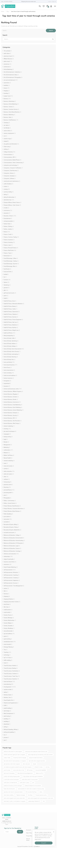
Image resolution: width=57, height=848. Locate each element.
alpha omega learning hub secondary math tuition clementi (40, 754)
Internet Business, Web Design (12, 423)
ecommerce (8, 210)
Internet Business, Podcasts (11, 412)
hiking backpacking (9, 335)
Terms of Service (28, 839)
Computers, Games (9, 173)
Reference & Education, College (12, 535)
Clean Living (7, 146)
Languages (7, 434)
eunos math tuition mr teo (18, 770)
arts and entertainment (11, 80)
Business (7, 98)
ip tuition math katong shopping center (12, 776)
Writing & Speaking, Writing (11, 729)
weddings (7, 721)
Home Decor (8, 367)
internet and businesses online (12, 388)
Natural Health (8, 458)
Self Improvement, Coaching (11, 575)
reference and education (11, 553)
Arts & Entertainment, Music (11, 74)
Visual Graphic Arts (9, 700)
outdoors (7, 479)
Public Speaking (8, 514)
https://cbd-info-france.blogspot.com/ (25, 773)
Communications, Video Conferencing (14, 162)
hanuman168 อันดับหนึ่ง (40, 770)
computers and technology (11, 165)
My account (28, 830)
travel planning (8, 684)
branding (7, 93)
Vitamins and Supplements (11, 703)
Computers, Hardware (10, 176)
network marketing (9, 460)
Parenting (7, 487)
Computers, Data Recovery (11, 170)
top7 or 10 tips (8, 657)
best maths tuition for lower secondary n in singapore (15, 760)
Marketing (7, 447)
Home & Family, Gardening (11, 341)
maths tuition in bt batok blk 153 (10, 782)
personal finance (9, 490)
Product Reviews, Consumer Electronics (14, 508)
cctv (5, 136)
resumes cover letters (10, 561)
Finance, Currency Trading (11, 237)
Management (8, 444)
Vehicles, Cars (8, 697)
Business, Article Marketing (11, 104)
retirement (7, 564)
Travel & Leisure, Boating (11, 668)
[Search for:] (28, 30)
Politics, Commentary (10, 500)
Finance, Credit (8, 234)
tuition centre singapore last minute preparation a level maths (40, 798)
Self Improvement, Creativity (11, 577)
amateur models (7, 757)
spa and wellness (9, 633)
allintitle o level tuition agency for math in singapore (14, 754)
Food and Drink (8, 271)
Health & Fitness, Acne (10, 301)
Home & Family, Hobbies (10, 343)
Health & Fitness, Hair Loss (11, 322)
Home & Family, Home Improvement (14, 349)
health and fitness (9, 333)
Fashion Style (8, 223)
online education (9, 471)
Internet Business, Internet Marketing (13, 410)
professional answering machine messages (13, 785)
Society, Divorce (8, 615)
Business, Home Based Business (12, 112)
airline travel (8, 61)
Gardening (7, 285)
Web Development (9, 713)
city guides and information (11, 144)
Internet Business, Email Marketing (13, 404)
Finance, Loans (8, 245)
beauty (6, 88)
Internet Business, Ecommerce (12, 402)
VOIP (5, 705)
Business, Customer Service (11, 109)
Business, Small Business (11, 120)
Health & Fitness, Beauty (10, 306)
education (7, 213)
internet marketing (9, 426)
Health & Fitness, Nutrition (11, 327)
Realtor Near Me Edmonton (9, 788)
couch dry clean (7, 770)
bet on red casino (26, 764)
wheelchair (7, 724)
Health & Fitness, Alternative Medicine (14, 303)
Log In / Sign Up (52, 1)
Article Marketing (9, 69)
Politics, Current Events (10, 503)
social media (7, 612)
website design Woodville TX (34, 801)
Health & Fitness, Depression (12, 311)
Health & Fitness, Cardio (10, 309)
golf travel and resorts (10, 293)
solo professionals (9, 631)
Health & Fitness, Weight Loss (12, 330)
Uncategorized (10, 687)
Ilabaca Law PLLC (39, 773)
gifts (6, 290)
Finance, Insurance (9, 239)
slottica (41, 792)
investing (7, 428)
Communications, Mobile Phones (12, 160)
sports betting (8, 639)
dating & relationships (10, 197)
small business (8, 609)
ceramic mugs (8, 138)
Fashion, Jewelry (8, 229)
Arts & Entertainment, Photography (13, 77)
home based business (10, 365)
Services (6, 593)
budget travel (8, 96)
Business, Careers (9, 106)
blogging (7, 90)
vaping (6, 692)
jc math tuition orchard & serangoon (11, 779)
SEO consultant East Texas (31, 792)
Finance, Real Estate (10, 250)
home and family (9, 362)
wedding (7, 718)
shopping (7, 596)
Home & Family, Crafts (10, 338)
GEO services (30, 770)
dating (6, 194)
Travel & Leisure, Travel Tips (12, 676)
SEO (5, 591)
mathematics (8, 450)
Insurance (7, 386)
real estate (8, 519)
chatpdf (6, 141)
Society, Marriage (9, 617)
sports (6, 636)
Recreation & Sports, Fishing (11, 527)
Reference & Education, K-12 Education (14, 543)
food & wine (7, 269)
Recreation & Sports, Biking (11, 524)
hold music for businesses (9, 773)
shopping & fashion (9, 599)
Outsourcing (7, 482)
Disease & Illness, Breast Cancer (12, 202)
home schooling (9, 372)
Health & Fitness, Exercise (11, 317)
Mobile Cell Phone (9, 455)
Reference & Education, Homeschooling (14, 540)
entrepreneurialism (9, 221)
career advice (8, 130)
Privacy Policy (29, 835)
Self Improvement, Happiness (12, 580)
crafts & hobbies (8, 183)
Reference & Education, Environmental (14, 538)
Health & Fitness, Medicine (11, 325)
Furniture (7, 279)
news (6, 463)
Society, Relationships (10, 620)
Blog (8, 11)
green (6, 295)
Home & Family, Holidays (10, 346)
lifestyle (6, 442)
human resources (9, 378)
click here (48, 767)
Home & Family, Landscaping (11, 354)
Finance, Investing (9, 242)
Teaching (7, 652)
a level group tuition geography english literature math (36, 751)
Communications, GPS (10, 157)
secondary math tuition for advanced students (13, 792)
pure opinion (7, 516)
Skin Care (7, 607)
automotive (7, 82)
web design (7, 711)
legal (6, 439)
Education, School (10, 215)
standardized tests (10, 641)
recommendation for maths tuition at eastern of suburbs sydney (31, 788)
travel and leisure (9, 681)
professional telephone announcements (33, 785)
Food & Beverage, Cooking (11, 261)
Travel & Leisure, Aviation (11, 665)
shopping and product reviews (12, 601)
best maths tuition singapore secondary (37, 760)
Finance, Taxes (8, 253)
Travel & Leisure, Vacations (11, 679)
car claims (7, 125)
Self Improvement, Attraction (12, 572)
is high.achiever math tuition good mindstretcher (33, 776)
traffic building (8, 660)
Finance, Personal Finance (11, 247)
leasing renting (8, 436)
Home (2, 11)
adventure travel (9, 56)
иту (5, 734)
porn (33, 782)
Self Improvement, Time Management (14, 585)
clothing (6, 149)
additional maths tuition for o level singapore (13, 751)
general (6, 287)
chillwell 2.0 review (38, 767)
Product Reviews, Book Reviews (12, 506)
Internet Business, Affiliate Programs (13, 391)
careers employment (10, 133)
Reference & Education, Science (12, 548)
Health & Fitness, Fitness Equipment (13, 319)
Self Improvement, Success (11, 583)
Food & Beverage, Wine (10, 266)
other (6, 476)
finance (7, 231)
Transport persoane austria (41, 795)
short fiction (7, 604)
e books (6, 207)
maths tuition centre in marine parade (29, 779)
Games (6, 282)
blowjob (34, 764)
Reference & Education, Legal (12, 545)
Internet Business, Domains (11, 396)
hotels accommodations (10, 375)
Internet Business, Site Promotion (13, 420)
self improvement (10, 569)
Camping (7, 122)
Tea (5, 649)
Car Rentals (7, 128)
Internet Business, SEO (10, 418)
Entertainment (8, 218)
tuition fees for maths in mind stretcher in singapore (14, 801)
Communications (9, 154)
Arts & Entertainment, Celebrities (13, 72)
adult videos (7, 53)
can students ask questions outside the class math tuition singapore (17, 767)
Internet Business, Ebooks (11, 399)
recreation (7, 522)
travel (6, 663)
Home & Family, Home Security (12, 351)
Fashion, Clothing (9, 226)
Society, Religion (8, 623)
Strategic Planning (9, 647)
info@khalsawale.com (6, 821)
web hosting (7, 716)
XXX (44, 801)
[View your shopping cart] (47, 6)
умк (5, 740)
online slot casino (9, 474)
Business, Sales (8, 117)
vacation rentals (8, 689)
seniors (6, 588)
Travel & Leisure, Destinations (12, 671)
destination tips (9, 199)
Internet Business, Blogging (11, 394)
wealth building (8, 708)
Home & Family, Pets (9, 359)
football (6, 274)
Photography (7, 498)
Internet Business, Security (11, 415)
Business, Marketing (9, 114)
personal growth (8, 492)
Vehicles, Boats (8, 695)
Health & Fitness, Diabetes (11, 314)
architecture (7, 66)
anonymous (7, 64)
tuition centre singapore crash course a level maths (14, 798)
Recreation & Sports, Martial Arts (12, 530)
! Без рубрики (8, 50)
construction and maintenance (12, 181)
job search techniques (10, 431)
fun (5, 277)
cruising (7, 189)
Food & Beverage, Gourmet (11, 263)
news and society (9, 466)
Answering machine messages (19, 757)
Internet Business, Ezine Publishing (13, 407)
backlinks (7, 85)
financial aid (8, 255)
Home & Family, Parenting (11, 356)
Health (6, 298)
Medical (7, 452)
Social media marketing (8, 795)
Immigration (7, 380)
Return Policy (29, 832)
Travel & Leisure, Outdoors (11, 673)
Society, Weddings (9, 628)
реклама (6, 737)
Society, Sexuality (9, 625)
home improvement (9, 370)
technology (7, 655)
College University (9, 152)
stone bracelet (8, 644)
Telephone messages (20, 795)
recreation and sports (10, 532)
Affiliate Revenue (9, 58)
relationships (8, 556)
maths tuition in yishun (24, 782)
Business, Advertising (10, 101)
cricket (6, 186)
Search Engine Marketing (11, 567)
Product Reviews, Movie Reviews (12, 511)
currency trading (8, 192)
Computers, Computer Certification (13, 168)
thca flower (30, 795)
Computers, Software (10, 178)
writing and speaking (9, 732)
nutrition (6, 468)
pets (5, 495)
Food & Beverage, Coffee (11, 258)
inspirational (7, 383)
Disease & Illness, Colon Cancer (12, 205)
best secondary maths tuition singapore (12, 764)
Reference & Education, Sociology (13, 551)
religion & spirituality (9, 559)
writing (6, 727)
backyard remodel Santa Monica (36, 757)
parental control (8, 484)
